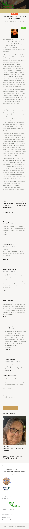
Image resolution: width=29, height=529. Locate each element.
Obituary (14, 13)
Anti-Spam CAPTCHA (9, 401)
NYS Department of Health (10, 469)
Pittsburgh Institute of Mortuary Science (14, 471)
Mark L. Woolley (9, 519)
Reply (4, 234)
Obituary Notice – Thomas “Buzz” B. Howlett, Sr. (12, 457)
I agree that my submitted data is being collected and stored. (14, 396)
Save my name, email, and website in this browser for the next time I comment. (15, 383)
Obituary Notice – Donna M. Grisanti (13, 450)
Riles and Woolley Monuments (11, 474)
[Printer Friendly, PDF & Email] (23, 28)
